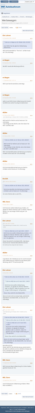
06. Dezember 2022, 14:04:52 (9, 63)
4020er (5, 112)
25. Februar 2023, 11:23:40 (9, 136)
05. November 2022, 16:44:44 (9, 38)
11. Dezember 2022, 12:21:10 (9, 80)
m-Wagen (6, 60)
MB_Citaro (6, 202)
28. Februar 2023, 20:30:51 (10, 181)
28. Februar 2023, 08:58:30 (9, 164)
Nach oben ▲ (31, 407)
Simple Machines (21, 409)
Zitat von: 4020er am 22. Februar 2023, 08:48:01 (17, 140)
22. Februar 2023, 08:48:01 (9, 115)
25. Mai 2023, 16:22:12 (8, 255)
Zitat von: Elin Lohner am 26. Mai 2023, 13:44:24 (17, 317)
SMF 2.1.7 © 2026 (14, 409)
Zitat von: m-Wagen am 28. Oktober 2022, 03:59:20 (17, 42)
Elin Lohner (7, 35)
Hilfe (8, 407)
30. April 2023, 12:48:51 (8, 204)
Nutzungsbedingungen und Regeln (18, 407)
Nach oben (4, 393)
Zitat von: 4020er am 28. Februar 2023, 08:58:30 (17, 185)
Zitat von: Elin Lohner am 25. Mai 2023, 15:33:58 (17, 277)
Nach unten (5, 27)
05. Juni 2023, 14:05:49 (9, 310)
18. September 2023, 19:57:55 (9, 380)
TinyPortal (3, 407)
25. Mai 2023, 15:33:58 (9, 223)
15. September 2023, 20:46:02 (9, 362)
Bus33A (5, 179)
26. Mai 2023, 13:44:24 (8, 273)
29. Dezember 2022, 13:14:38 (9, 97)
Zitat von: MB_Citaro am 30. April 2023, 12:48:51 (17, 231)
